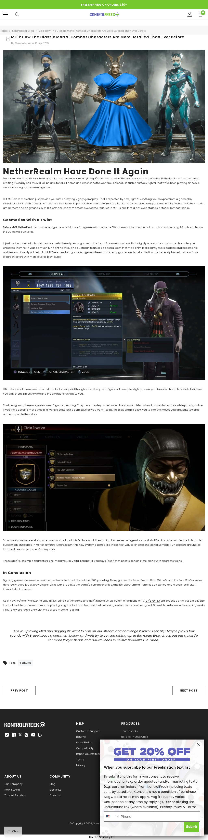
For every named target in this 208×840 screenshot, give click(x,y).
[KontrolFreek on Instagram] (26, 734)
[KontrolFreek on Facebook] (13, 734)
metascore (65, 178)
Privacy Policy (171, 807)
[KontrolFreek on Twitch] (40, 734)
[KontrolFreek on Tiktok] (6, 734)
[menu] (5, 14)
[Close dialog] (198, 744)
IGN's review (152, 600)
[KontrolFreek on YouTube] (33, 734)
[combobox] (111, 816)
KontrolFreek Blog (23, 31)
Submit (191, 826)
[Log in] (189, 14)
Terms (191, 807)
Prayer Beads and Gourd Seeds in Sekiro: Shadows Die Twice (110, 640)
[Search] (17, 14)
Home (4, 31)
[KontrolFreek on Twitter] (20, 734)
